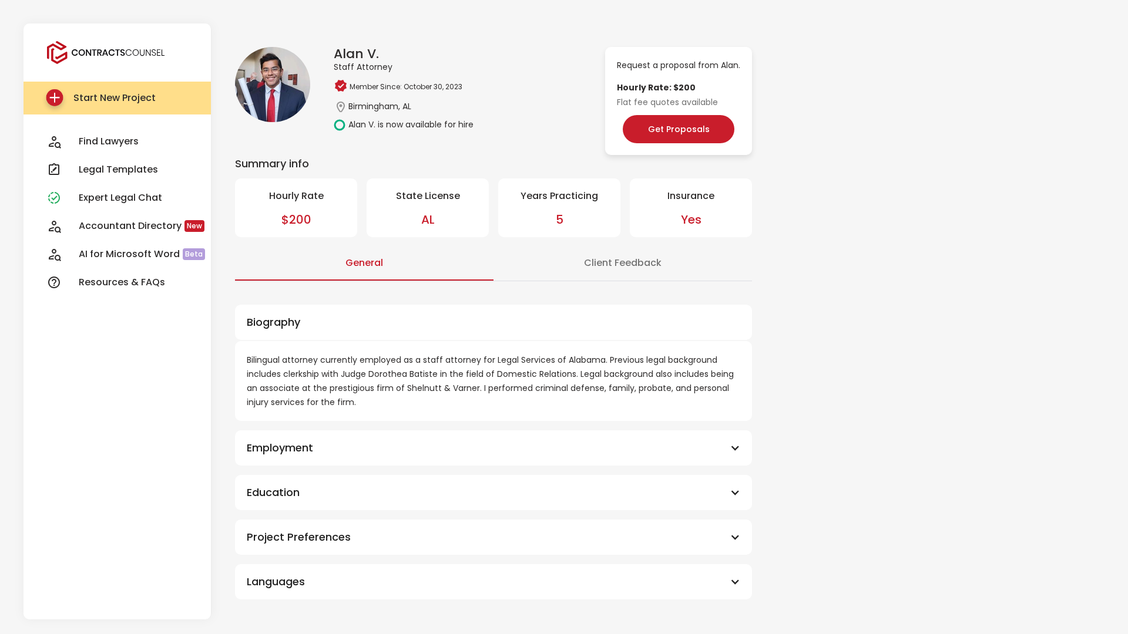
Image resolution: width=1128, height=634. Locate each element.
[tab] (364, 264)
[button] (493, 448)
